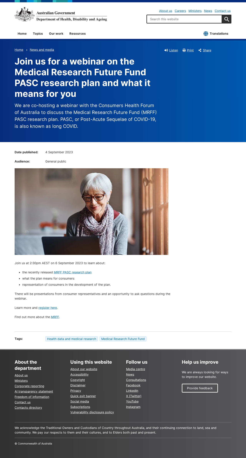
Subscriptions (80, 407)
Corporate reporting (29, 386)
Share (207, 50)
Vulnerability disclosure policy (92, 412)
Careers (180, 11)
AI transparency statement (34, 391)
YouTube (132, 401)
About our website (83, 369)
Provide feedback (200, 388)
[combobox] (184, 19)
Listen (173, 50)
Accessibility (79, 374)
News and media (42, 50)
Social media (79, 401)
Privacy (75, 391)
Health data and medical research (71, 339)
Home (22, 33)
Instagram (133, 407)
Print (190, 50)
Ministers (195, 11)
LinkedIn (132, 391)
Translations (219, 33)
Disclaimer (78, 385)
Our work (56, 33)
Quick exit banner (83, 396)
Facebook (133, 385)
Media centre (135, 369)
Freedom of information (32, 397)
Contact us (223, 11)
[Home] (61, 14)
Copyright (77, 380)
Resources (77, 33)
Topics (38, 33)
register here (47, 308)
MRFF (55, 317)
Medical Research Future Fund (123, 339)
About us (165, 11)
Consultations (136, 380)
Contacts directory (28, 407)
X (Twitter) (133, 396)
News (208, 11)
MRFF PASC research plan (72, 272)
